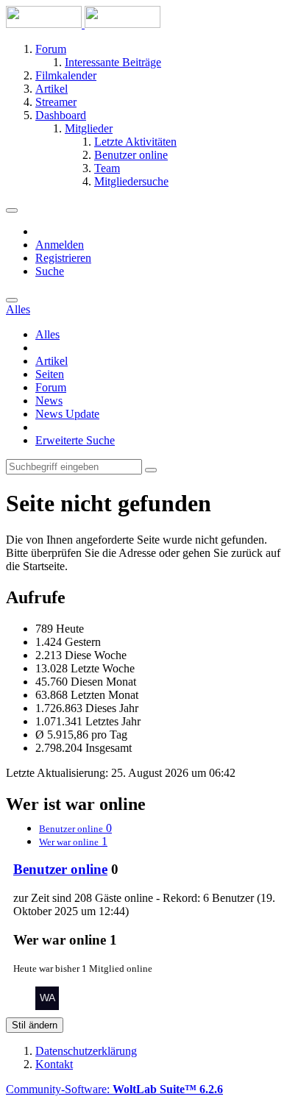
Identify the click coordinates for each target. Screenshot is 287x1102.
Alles (47, 334)
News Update (67, 414)
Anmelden (59, 244)
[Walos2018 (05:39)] (47, 1006)
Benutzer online (60, 869)
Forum (50, 387)
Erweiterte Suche (75, 440)
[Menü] (12, 210)
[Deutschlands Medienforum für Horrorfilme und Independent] (83, 24)
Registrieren (63, 258)
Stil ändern (34, 1025)
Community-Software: (114, 1089)
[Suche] (12, 300)
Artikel (51, 361)
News (49, 400)
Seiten (49, 374)
